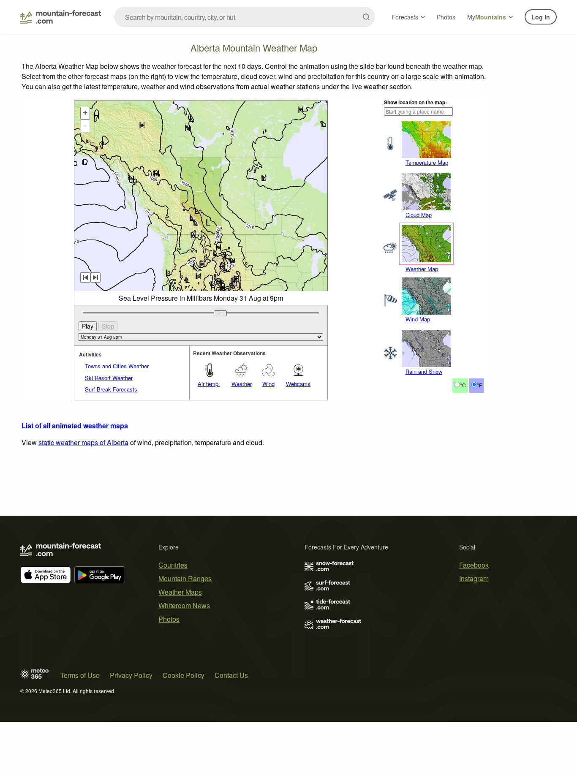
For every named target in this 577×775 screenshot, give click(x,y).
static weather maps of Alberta (83, 442)
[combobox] (244, 17)
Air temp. (209, 384)
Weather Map (422, 269)
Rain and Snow (424, 371)
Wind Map (418, 319)
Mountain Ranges (185, 578)
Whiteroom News (184, 605)
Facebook (474, 565)
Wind (268, 384)
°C (463, 385)
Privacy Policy (131, 675)
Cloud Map (419, 215)
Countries (173, 565)
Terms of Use (80, 675)
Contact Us (231, 675)
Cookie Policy (183, 675)
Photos (446, 17)
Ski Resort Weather (109, 378)
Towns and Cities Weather (117, 366)
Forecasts (405, 17)
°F (479, 385)
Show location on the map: (415, 102)
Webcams (298, 384)
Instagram (474, 578)
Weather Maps (180, 592)
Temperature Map (427, 162)
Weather (241, 384)
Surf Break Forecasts (111, 389)
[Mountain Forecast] (60, 17)
